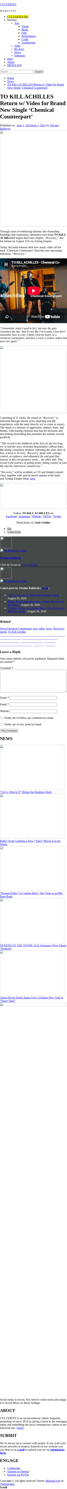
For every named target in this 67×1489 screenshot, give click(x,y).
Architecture (28, 42)
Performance (28, 36)
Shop (10, 58)
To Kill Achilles (17, 631)
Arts (16, 23)
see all (44, 588)
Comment (6, 668)
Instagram (24, 516)
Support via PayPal (18, 1474)
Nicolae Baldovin (10, 557)
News (17, 52)
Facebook (11, 516)
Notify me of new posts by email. (23, 724)
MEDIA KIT (14, 65)
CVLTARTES (8, 4)
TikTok (47, 516)
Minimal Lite (53, 1480)
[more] (20, 1427)
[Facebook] (13, 550)
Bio (9, 528)
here (32, 478)
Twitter (57, 516)
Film (24, 32)
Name (4, 697)
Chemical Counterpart (19, 628)
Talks (17, 45)
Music (24, 29)
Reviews (19, 49)
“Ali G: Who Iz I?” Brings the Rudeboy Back (33, 595)
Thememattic (7, 1484)
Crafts (24, 39)
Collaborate (13, 1468)
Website (36, 516)
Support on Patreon (18, 1471)
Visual (25, 26)
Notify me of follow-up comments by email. (29, 717)
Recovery (58, 628)
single (3, 631)
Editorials (19, 55)
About (10, 62)
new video (39, 628)
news (49, 628)
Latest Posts (14, 531)
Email (4, 704)
